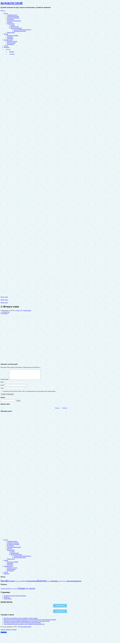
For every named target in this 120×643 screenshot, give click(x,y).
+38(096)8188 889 (60, 605)
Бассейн (4, 580)
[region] (60, 476)
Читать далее (4, 297)
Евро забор (24, 581)
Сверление (54, 581)
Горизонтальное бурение (14, 20)
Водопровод (10, 19)
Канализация (10, 23)
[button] (60, 534)
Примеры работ (8, 40)
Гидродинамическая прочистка (22, 29)
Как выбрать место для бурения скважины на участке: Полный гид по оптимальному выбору (30, 619)
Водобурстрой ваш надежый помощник (15, 595)
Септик (12, 25)
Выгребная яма (14, 26)
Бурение (11, 581)
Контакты (6, 47)
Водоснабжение (18, 581)
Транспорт (64, 581)
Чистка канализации (16, 28)
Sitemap (14, 629)
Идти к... (3, 10)
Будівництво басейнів (13, 17)
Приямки (48, 581)
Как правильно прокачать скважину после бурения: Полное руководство (24, 624)
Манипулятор (11, 32)
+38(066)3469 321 (60, 611)
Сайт (2, 388)
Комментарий (5, 379)
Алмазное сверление (13, 16)
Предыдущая (5, 312)
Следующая (5, 313)
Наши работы (27, 310)
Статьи (6, 45)
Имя (2, 382)
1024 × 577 (19, 310)
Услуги (6, 13)
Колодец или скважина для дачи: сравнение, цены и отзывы (20, 618)
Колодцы (9, 22)
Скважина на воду (12, 15)
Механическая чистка (20, 31)
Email (3, 385)
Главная (3, 629)
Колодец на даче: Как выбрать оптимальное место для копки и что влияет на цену (27, 621)
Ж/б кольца (10, 38)
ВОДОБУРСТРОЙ (26, 626)
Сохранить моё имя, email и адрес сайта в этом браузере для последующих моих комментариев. (29, 391)
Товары (6, 34)
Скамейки (60, 581)
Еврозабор (10, 37)
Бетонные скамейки (12, 35)
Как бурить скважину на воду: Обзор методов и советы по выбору (22, 622)
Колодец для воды (12, 41)
